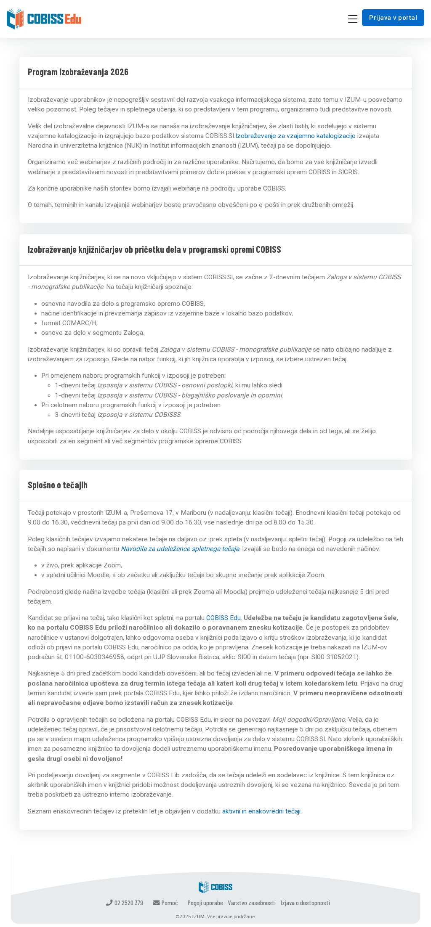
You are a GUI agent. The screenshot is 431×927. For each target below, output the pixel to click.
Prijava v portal (393, 17)
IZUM (198, 916)
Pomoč (170, 902)
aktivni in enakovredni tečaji (261, 811)
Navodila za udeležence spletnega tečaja (180, 549)
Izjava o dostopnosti (305, 902)
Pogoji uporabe (205, 902)
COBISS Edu (223, 618)
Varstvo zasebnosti (252, 902)
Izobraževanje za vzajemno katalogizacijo (295, 136)
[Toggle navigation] (352, 19)
